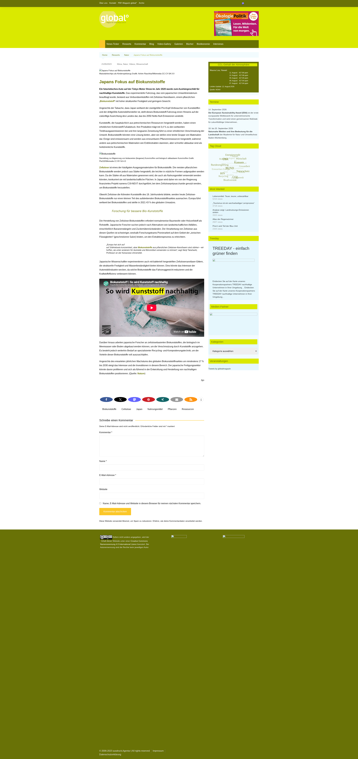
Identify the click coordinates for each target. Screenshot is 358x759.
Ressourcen (188, 409)
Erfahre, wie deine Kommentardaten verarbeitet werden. (177, 521)
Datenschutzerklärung (110, 754)
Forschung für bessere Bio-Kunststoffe (137, 211)
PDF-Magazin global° (127, 3)
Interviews (218, 44)
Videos (132, 64)
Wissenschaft (142, 64)
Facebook (247, 3)
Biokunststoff (107, 101)
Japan (139, 409)
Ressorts (126, 44)
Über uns (103, 3)
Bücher (189, 44)
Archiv (141, 3)
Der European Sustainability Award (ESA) (228, 113)
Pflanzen (172, 409)
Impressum (158, 751)
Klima (119, 64)
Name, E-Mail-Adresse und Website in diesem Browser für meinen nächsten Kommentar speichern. (152, 503)
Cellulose (126, 409)
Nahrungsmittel (155, 409)
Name (103, 461)
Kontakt (112, 3)
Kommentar (140, 44)
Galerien (178, 44)
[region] (233, 321)
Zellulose (104, 167)
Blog (151, 44)
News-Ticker (113, 44)
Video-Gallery (164, 44)
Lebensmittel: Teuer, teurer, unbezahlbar (230, 196)
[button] (106, 399)
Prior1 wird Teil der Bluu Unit (225, 226)
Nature (141, 373)
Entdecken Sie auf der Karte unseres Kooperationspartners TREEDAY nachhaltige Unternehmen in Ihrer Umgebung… (232, 284)
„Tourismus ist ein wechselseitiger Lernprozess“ (234, 203)
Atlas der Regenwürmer (223, 219)
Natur (125, 64)
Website (103, 489)
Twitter (252, 3)
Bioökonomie (203, 44)
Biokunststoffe (145, 247)
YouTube (257, 3)
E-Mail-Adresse (107, 475)
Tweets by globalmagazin (219, 369)
